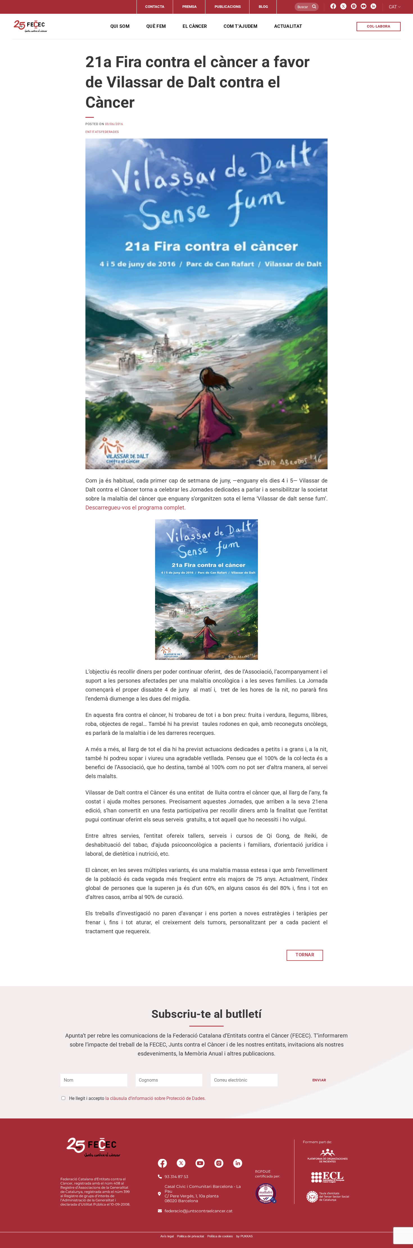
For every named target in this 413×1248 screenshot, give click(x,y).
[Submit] (314, 7)
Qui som (120, 26)
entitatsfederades (102, 132)
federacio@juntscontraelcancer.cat (199, 1210)
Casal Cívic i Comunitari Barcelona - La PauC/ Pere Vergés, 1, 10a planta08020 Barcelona (203, 1193)
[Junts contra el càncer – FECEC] (29, 26)
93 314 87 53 (176, 1176)
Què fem (156, 26)
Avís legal (167, 1236)
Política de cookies (220, 1236)
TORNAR (305, 954)
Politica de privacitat (190, 1236)
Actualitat (288, 26)
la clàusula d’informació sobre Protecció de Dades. (155, 1098)
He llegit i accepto (137, 1098)
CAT (393, 7)
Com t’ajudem (240, 26)
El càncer (195, 26)
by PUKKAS (244, 1236)
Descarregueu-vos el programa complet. (135, 507)
